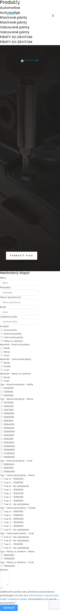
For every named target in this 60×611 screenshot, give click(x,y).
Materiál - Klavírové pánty (15, 344)
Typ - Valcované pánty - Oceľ (17, 533)
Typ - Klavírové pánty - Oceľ (16, 460)
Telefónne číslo (8, 316)
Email (3, 307)
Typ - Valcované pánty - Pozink (17, 507)
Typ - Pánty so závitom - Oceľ (17, 562)
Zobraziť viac (21, 255)
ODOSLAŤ (9, 607)
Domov (10, 180)
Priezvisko (5, 287)
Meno (3, 277)
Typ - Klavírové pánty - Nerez (16, 399)
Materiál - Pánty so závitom (15, 373)
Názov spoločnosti (10, 297)
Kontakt (11, 200)
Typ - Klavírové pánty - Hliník (16, 384)
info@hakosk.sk (15, 244)
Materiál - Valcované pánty (15, 359)
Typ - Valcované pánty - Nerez (17, 475)
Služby (10, 187)
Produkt (4, 326)
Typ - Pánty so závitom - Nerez (17, 551)
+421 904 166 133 (21, 2)
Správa (4, 569)
